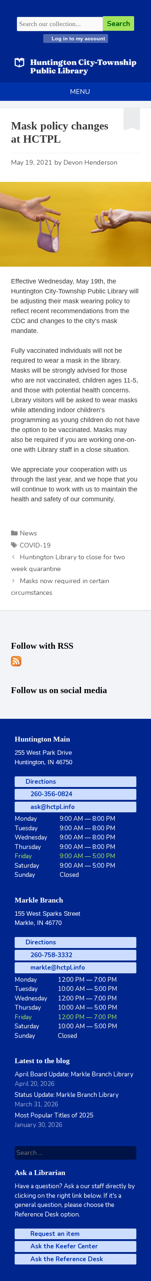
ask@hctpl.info (52, 807)
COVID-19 (35, 545)
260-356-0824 (50, 794)
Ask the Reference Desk (66, 1259)
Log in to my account (77, 38)
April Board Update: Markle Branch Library (74, 1074)
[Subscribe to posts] (16, 664)
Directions (40, 781)
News (28, 533)
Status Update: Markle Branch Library (67, 1095)
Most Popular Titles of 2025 (54, 1115)
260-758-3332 (50, 955)
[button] (80, 92)
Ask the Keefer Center (63, 1246)
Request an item (54, 1234)
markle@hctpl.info (57, 967)
